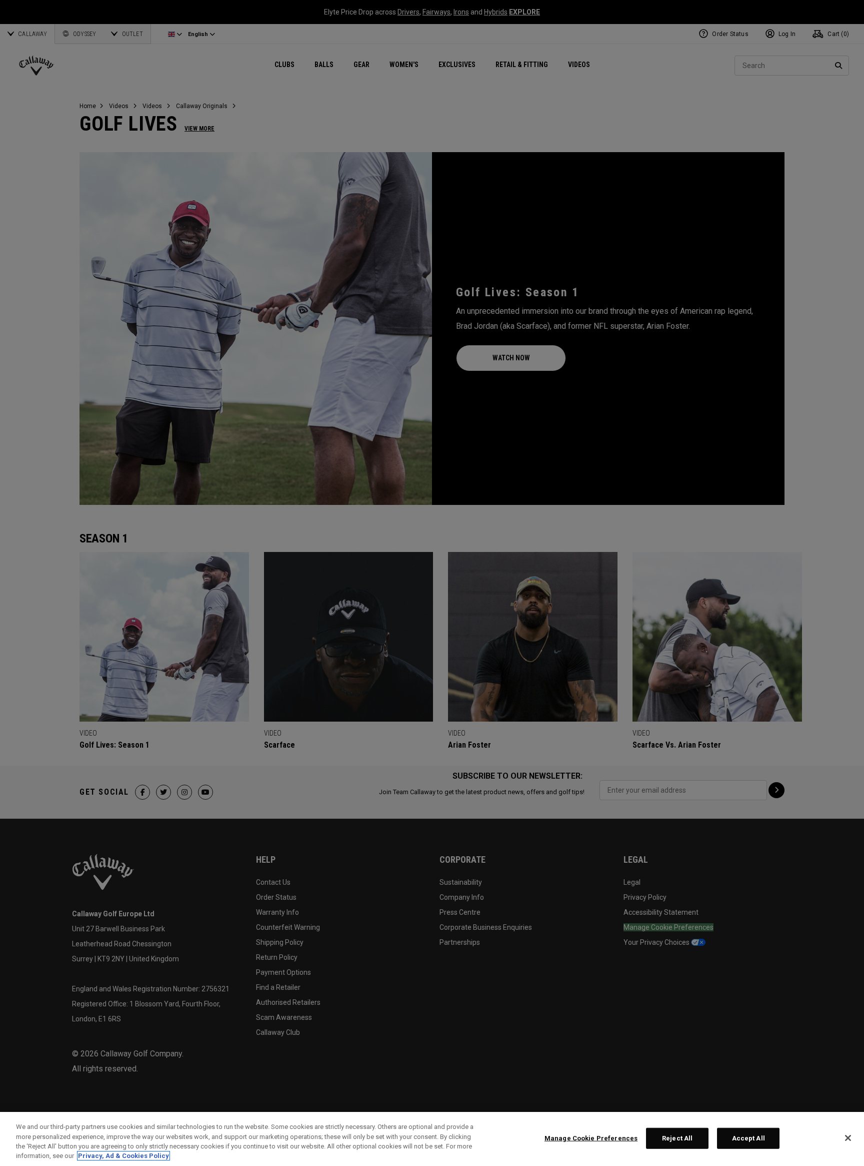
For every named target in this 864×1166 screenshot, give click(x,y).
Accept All (748, 1138)
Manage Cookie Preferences (591, 1138)
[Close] (848, 1138)
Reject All (677, 1138)
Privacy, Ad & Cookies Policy (123, 1155)
